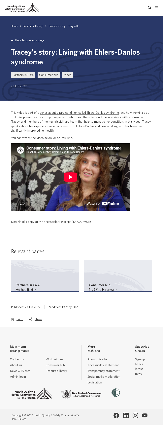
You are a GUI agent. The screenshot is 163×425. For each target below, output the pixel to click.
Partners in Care (23, 75)
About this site (97, 359)
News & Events (20, 371)
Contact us (17, 359)
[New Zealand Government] (81, 394)
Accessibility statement (103, 365)
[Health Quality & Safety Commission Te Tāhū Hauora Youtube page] (145, 415)
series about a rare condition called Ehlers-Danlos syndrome (79, 112)
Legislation (94, 382)
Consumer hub (48, 75)
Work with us (54, 359)
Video (68, 75)
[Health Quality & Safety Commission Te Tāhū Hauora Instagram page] (135, 415)
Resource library (33, 26)
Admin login (18, 376)
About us (16, 365)
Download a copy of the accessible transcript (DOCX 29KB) (51, 221)
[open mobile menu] (156, 8)
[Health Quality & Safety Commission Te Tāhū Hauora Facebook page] (116, 415)
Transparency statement (103, 371)
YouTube (66, 138)
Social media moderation (103, 376)
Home (14, 26)
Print (19, 320)
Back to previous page (29, 40)
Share (38, 320)
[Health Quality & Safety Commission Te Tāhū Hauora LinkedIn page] (126, 415)
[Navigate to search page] (149, 8)
